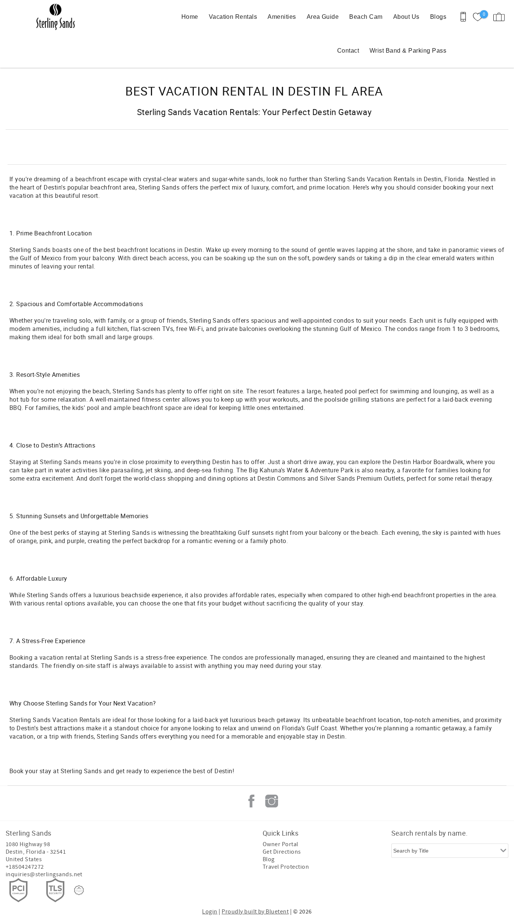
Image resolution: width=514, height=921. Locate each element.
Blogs (438, 17)
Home (189, 17)
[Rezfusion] (79, 890)
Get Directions (282, 852)
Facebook (251, 801)
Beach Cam (365, 17)
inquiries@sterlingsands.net (44, 874)
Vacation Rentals (233, 17)
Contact (348, 50)
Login (209, 911)
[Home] (57, 17)
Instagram (271, 801)
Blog (269, 859)
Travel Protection (286, 867)
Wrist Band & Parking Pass (408, 50)
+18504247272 (25, 867)
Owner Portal (280, 844)
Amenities (282, 17)
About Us (406, 17)
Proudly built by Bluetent (255, 911)
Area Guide (323, 17)
